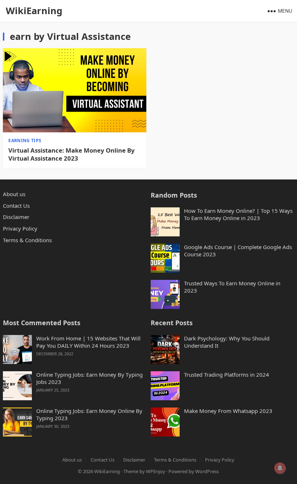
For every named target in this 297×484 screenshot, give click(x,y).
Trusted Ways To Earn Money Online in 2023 (232, 287)
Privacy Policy (20, 228)
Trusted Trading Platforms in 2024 (226, 374)
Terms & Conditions (27, 240)
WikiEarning (34, 10)
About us (14, 194)
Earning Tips (24, 140)
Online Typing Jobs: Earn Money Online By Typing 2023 (89, 415)
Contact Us (16, 205)
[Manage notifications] (280, 468)
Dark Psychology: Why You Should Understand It (226, 342)
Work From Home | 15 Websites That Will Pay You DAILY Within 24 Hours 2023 (88, 342)
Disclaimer (16, 216)
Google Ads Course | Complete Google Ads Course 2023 (238, 251)
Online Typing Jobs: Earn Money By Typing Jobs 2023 (89, 378)
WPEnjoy (155, 471)
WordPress (207, 471)
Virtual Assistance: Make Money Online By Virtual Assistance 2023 (71, 154)
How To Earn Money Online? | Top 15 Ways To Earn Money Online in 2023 (238, 214)
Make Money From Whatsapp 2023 (228, 411)
